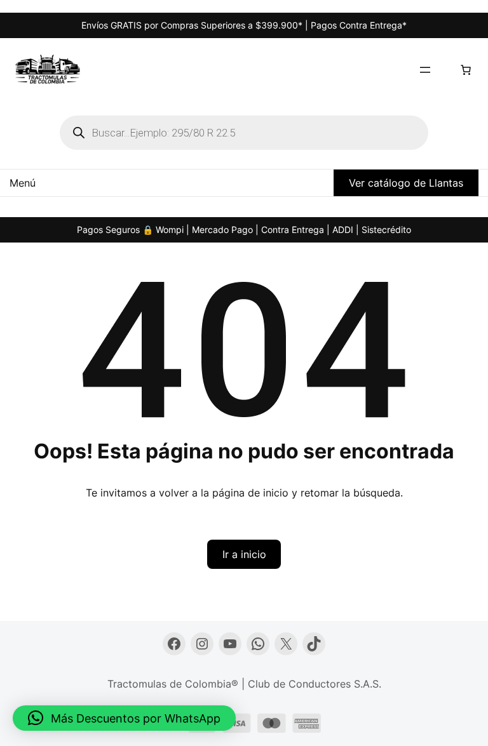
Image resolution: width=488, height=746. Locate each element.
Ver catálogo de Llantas (406, 183)
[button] (124, 718)
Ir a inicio (244, 554)
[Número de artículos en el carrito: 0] (465, 70)
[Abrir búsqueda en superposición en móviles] (244, 132)
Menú (23, 183)
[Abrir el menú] (425, 69)
